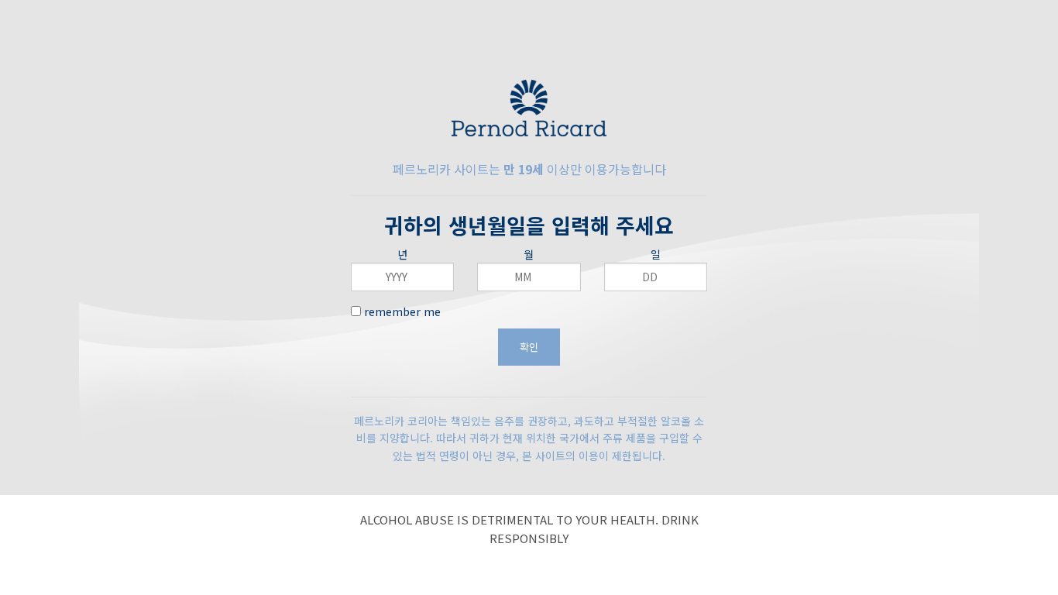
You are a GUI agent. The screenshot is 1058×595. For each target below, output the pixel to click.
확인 (529, 346)
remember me (401, 311)
